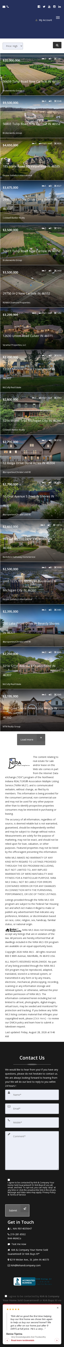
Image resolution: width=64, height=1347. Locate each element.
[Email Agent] (5, 6)
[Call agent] (8, 6)
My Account (45, 20)
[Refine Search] (57, 45)
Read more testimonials (22, 1340)
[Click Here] (39, 1018)
